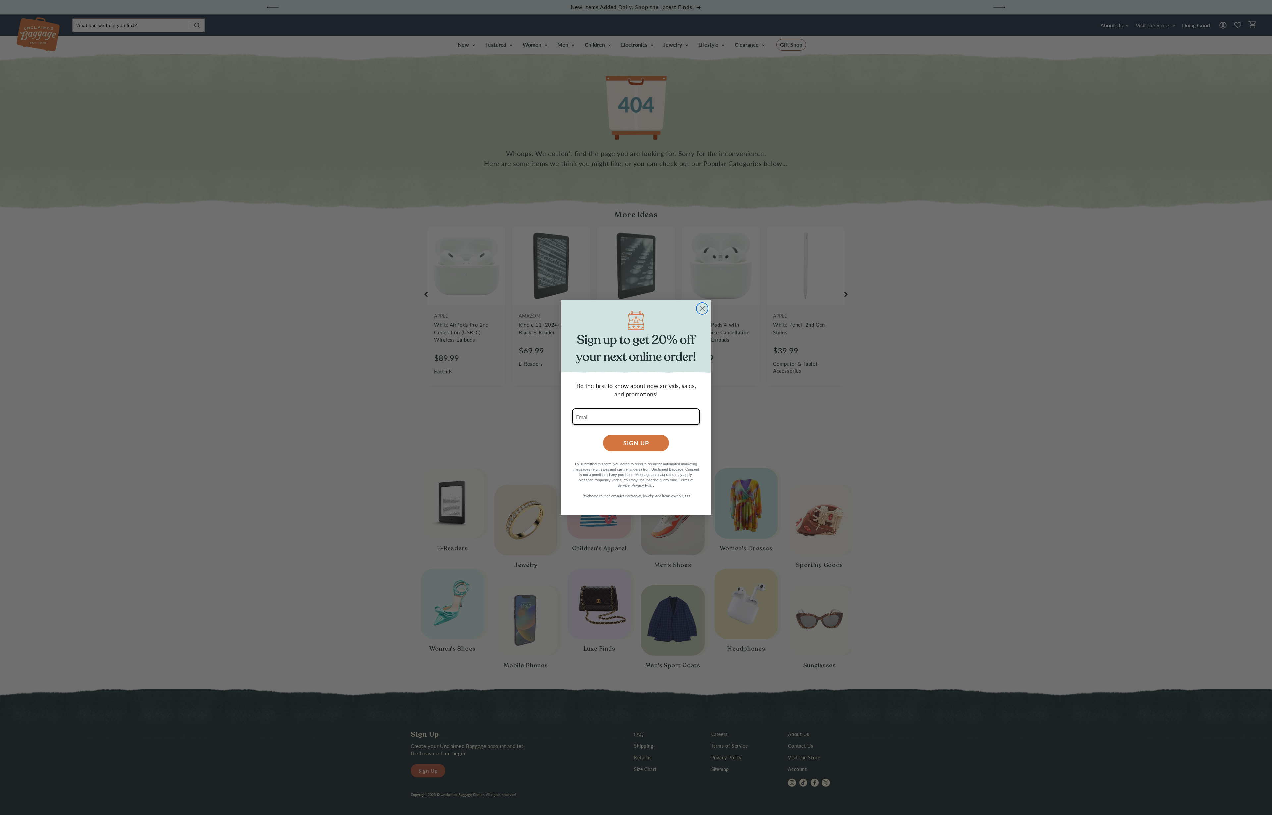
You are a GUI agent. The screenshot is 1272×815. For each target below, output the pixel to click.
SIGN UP (636, 443)
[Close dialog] (702, 308)
